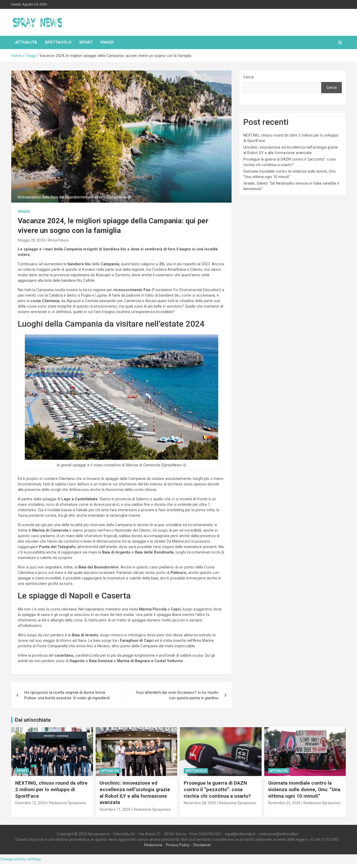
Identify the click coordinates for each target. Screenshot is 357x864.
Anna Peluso (58, 240)
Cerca (248, 77)
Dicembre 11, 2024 (115, 809)
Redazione (153, 845)
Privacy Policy (177, 845)
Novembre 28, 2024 (200, 803)
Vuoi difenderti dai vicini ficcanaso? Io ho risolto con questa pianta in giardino (177, 695)
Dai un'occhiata (33, 720)
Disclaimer (202, 845)
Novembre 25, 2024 (284, 803)
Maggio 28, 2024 (31, 240)
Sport (86, 42)
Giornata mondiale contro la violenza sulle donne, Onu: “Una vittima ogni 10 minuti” (304, 789)
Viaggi (107, 42)
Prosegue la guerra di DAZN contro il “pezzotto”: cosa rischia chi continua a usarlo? (217, 789)
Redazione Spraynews (67, 803)
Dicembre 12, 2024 (30, 803)
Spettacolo (58, 42)
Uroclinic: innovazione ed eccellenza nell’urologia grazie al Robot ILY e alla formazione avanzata (135, 792)
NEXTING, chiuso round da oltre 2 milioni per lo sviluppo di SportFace (51, 789)
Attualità (26, 42)
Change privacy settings (20, 859)
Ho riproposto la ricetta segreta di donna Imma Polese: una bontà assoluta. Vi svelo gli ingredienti (67, 695)
